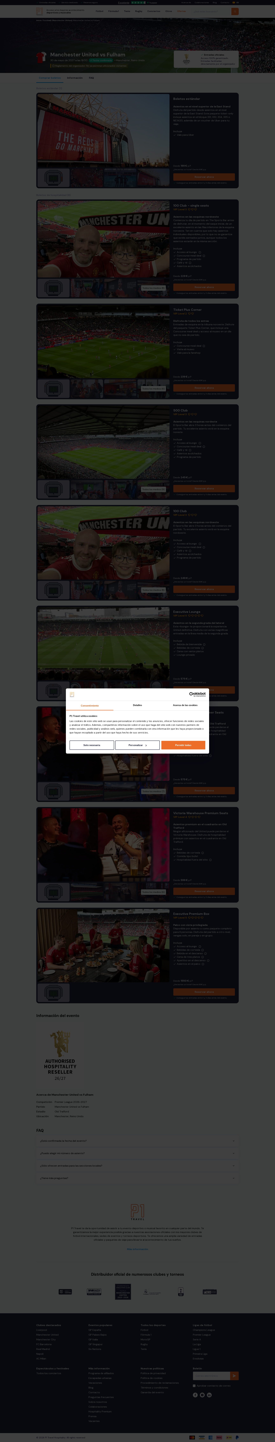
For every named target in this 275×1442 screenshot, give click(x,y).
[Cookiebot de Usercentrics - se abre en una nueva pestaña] (192, 694)
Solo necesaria (91, 745)
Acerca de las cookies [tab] (185, 705)
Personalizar (136, 745)
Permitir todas (183, 745)
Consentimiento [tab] (90, 705)
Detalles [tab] (137, 705)
